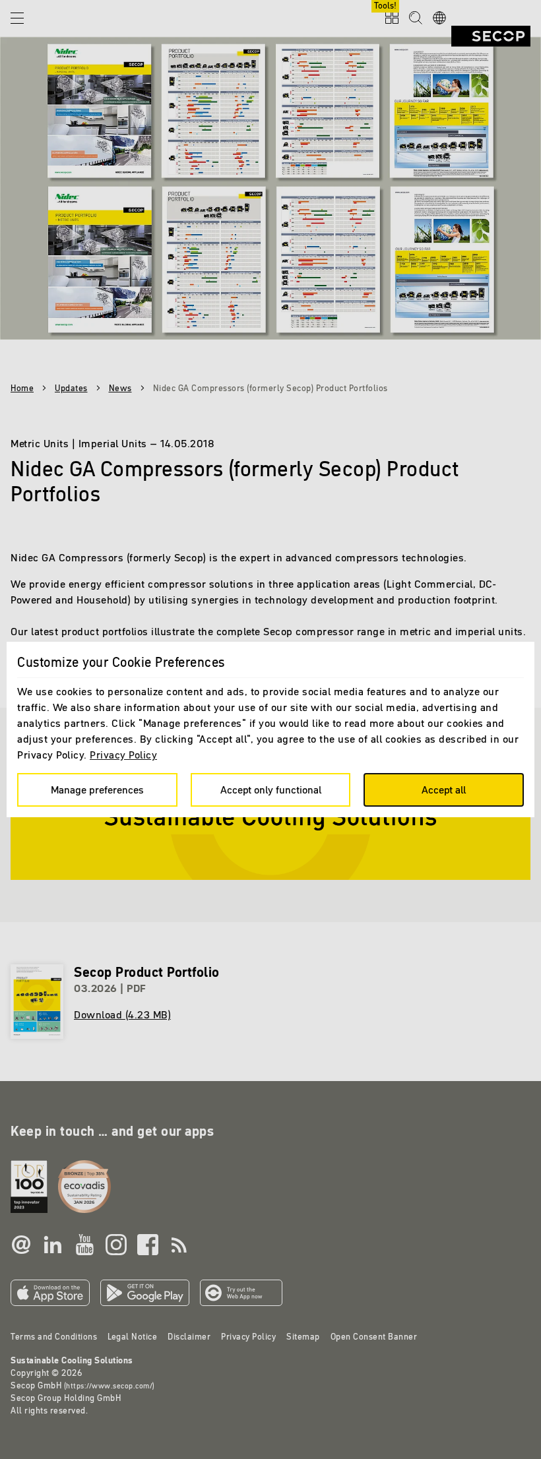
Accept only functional (270, 789)
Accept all (444, 789)
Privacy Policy (123, 754)
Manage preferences (97, 789)
